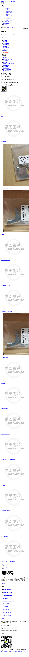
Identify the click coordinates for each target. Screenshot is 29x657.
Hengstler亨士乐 (7, 612)
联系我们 (5, 24)
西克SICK (5, 62)
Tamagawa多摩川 (7, 595)
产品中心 (5, 7)
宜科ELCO (6, 68)
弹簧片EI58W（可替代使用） (7, 311)
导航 (2, 2)
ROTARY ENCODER (8, 63)
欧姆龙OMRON (7, 58)
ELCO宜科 (6, 609)
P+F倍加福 (6, 603)
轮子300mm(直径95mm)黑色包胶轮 (8, 459)
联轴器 (8, 14)
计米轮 (8, 18)
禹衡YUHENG (7, 70)
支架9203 (2, 234)
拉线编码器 (9, 11)
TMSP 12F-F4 (3, 141)
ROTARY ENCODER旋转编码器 (9, 1)
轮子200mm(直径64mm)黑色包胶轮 (8, 561)
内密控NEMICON (7, 59)
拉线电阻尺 (9, 12)
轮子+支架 (3, 485)
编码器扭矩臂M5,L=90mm (6, 285)
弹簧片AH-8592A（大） (5, 536)
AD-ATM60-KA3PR (4, 408)
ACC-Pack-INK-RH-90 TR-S (6, 188)
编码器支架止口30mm (5, 434)
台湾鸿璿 (5, 66)
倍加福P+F (6, 65)
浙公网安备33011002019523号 (17, 651)
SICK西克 (5, 598)
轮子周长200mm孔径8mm (6, 510)
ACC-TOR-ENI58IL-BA (5, 357)
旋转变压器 (9, 15)
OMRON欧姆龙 (7, 589)
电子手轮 (8, 17)
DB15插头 (3, 383)
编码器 (8, 9)
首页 (4, 5)
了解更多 (3, 583)
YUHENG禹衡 (7, 615)
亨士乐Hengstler (7, 69)
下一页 (5, 567)
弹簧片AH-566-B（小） (5, 260)
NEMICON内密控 (7, 592)
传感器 (8, 8)
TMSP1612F (3, 116)
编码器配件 (9, 20)
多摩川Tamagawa (7, 60)
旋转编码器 (6, 21)
